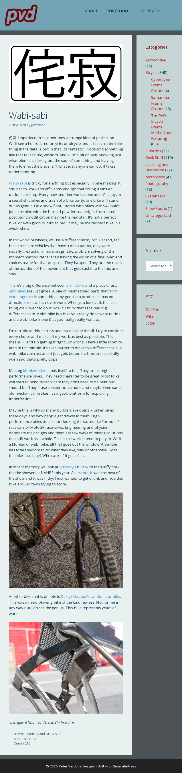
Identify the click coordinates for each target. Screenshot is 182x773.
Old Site (152, 309)
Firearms (153, 150)
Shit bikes (17, 291)
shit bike (76, 285)
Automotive (155, 60)
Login (150, 323)
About (91, 11)
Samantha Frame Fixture (160, 103)
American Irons (25, 738)
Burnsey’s (67, 466)
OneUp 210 (22, 743)
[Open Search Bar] (171, 11)
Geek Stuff (154, 157)
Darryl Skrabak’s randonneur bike (90, 596)
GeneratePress (124, 766)
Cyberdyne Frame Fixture (160, 85)
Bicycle (19, 734)
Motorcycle (155, 176)
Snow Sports (156, 208)
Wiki (149, 316)
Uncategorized (158, 215)
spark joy (32, 455)
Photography (156, 183)
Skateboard (155, 196)
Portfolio (117, 11)
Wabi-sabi (18, 183)
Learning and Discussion (43, 734)
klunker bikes (35, 370)
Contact (150, 11)
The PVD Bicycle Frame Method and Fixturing (162, 127)
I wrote (82, 472)
